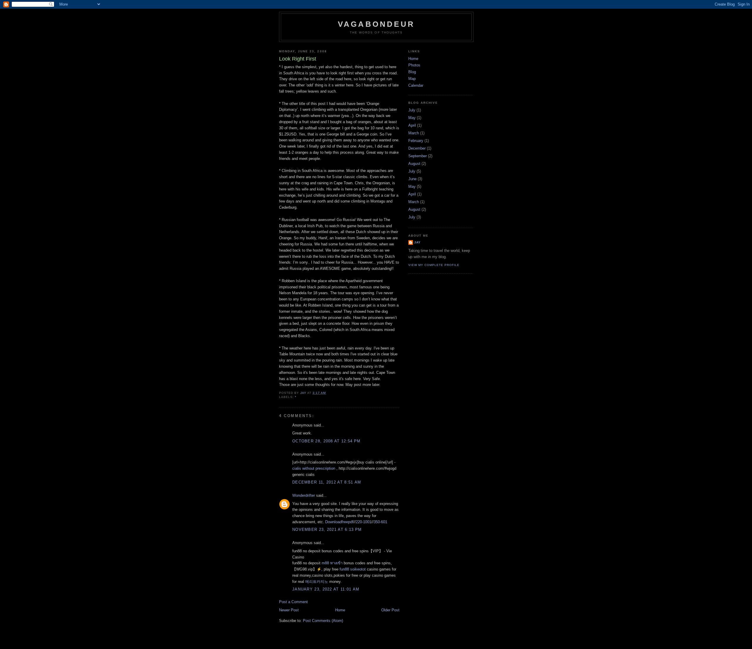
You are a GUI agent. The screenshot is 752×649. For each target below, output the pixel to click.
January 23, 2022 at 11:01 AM (325, 589)
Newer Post (289, 610)
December (417, 148)
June (412, 179)
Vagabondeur (376, 24)
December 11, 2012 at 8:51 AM (326, 482)
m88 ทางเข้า (332, 563)
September (417, 156)
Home (340, 610)
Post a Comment (293, 602)
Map (412, 78)
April (412, 125)
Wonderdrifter (303, 495)
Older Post (390, 610)
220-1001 (363, 522)
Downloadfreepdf (339, 522)
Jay (417, 242)
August (414, 163)
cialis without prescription (313, 468)
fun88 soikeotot (353, 569)
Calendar (415, 85)
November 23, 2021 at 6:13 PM (327, 529)
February (415, 140)
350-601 (380, 522)
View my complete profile (433, 265)
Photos (414, 65)
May (412, 118)
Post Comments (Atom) (323, 620)
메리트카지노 (316, 581)
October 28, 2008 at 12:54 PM (326, 441)
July (411, 110)
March (413, 133)
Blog (412, 72)
